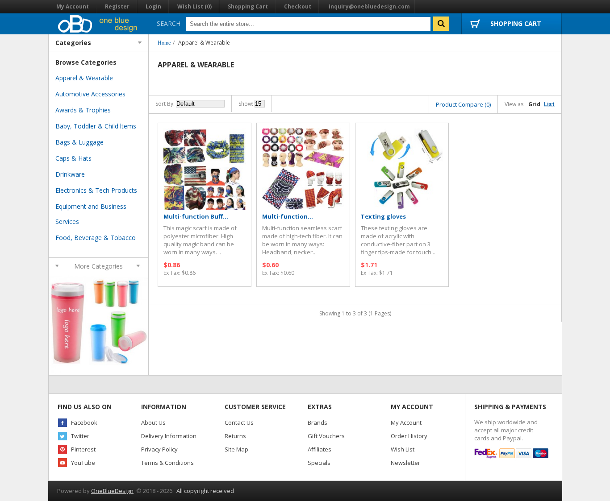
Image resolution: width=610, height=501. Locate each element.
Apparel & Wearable (204, 42)
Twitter (80, 436)
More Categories (98, 266)
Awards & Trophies (83, 110)
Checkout (297, 6)
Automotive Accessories (90, 94)
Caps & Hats (73, 158)
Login (153, 6)
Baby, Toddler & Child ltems (95, 126)
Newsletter (405, 463)
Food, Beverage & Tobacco (95, 237)
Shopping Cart (248, 6)
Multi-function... (287, 216)
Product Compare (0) (463, 104)
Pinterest (83, 449)
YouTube (83, 463)
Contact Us (239, 422)
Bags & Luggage (79, 142)
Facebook (84, 422)
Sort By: (165, 104)
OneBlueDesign (112, 491)
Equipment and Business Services (90, 214)
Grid (534, 104)
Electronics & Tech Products (96, 190)
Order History (409, 436)
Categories (73, 42)
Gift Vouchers (326, 436)
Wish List (402, 449)
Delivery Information (168, 436)
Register (117, 6)
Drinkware (70, 174)
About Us (153, 422)
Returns (235, 436)
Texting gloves (383, 216)
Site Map (236, 449)
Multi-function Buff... (195, 216)
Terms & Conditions (167, 463)
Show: (245, 104)
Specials (319, 463)
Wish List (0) (194, 6)
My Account (72, 6)
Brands (317, 422)
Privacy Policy (159, 449)
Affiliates (319, 449)
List (549, 104)
